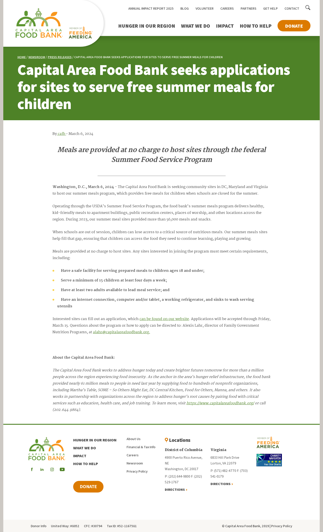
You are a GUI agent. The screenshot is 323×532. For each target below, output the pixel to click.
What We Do (195, 26)
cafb (61, 134)
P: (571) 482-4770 (223, 470)
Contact (292, 8)
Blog (184, 8)
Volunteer (205, 8)
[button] (307, 8)
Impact (225, 26)
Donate (294, 26)
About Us (133, 439)
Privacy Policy (137, 471)
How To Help (256, 26)
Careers (227, 8)
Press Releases (60, 57)
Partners (248, 8)
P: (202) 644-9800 (177, 476)
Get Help (270, 8)
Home (21, 57)
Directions (175, 489)
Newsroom (36, 57)
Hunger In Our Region (146, 26)
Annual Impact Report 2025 (151, 8)
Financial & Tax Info (141, 447)
